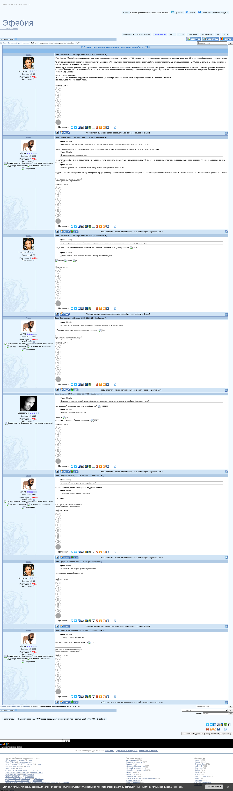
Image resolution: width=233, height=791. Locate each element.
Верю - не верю (133, 782)
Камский (198, 768)
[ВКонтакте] (108, 127)
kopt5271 (37, 770)
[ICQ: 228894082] (74, 471)
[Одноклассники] (101, 127)
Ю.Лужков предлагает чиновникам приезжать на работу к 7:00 (55, 43)
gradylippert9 (28, 774)
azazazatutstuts (25, 762)
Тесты (181, 34)
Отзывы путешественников (17, 781)
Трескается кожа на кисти (16, 772)
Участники (192, 34)
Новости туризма (12, 776)
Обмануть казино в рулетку (17, 770)
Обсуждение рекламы (15, 760)
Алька (28, 137)
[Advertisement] (167, 23)
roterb (30, 760)
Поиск (192, 13)
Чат (218, 34)
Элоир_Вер (200, 764)
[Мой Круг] (115, 127)
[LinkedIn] (79, 127)
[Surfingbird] (75, 127)
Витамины (109, 751)
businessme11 (37, 772)
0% (34, 79)
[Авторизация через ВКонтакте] (58, 89)
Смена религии (133, 780)
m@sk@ (198, 766)
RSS (226, 34)
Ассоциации (131, 760)
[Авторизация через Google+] (58, 117)
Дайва (197, 770)
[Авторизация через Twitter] (58, 122)
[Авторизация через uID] (58, 100)
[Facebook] (111, 127)
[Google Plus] (97, 127)
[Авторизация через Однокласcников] (58, 111)
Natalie (28, 55)
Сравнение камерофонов (126, 751)
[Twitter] (72, 127)
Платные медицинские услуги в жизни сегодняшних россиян (31, 783)
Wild (197, 778)
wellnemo (65, 783)
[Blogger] (104, 127)
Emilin (197, 772)
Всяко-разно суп (12, 774)
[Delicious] (83, 127)
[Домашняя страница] (65, 132)
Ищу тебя (9, 768)
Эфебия (3, 43)
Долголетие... (132, 776)
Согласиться (214, 786)
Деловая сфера (14, 43)
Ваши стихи (131, 774)
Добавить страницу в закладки (136, 34)
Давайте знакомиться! (136, 770)
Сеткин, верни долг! (203, 782)
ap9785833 (29, 776)
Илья (197, 774)
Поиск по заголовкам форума (215, 13)
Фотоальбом (206, 34)
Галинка (198, 780)
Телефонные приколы (148, 751)
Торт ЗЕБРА (10, 762)
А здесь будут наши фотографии (140, 778)
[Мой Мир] (86, 127)
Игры (172, 34)
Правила (179, 13)
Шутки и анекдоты (134, 762)
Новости (25, 43)
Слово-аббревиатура (135, 766)
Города (129, 764)
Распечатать (8, 719)
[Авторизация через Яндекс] (58, 106)
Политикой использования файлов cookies (161, 787)
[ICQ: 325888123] (74, 231)
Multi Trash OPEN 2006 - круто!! (19, 764)
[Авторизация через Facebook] (58, 95)
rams (28, 394)
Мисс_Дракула (201, 776)
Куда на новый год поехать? (17, 779)
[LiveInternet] (93, 127)
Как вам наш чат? (13, 766)
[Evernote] (90, 127)
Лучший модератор (134, 768)
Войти (125, 13)
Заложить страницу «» (62, 719)
